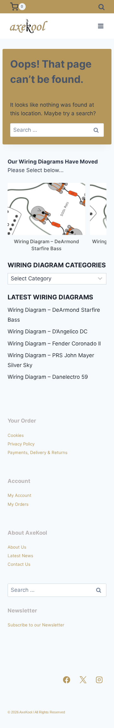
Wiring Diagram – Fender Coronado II (54, 343)
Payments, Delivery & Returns (37, 452)
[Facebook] (67, 680)
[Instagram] (99, 680)
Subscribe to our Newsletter (36, 624)
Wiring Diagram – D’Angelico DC (47, 331)
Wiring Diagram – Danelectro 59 (48, 377)
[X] (83, 680)
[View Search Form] (101, 6)
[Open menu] (100, 26)
